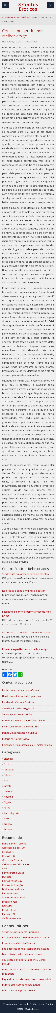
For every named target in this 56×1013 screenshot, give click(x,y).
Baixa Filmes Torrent (14, 843)
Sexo (6, 818)
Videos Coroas (10, 1004)
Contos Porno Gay (12, 880)
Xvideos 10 (8, 852)
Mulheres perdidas (13, 889)
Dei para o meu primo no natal (19, 990)
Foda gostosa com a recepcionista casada (25, 948)
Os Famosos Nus (11, 918)
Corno (6, 764)
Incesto (7, 786)
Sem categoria (11, 813)
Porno (6, 807)
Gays (6, 780)
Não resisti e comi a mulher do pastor (23, 590)
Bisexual (8, 758)
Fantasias (8, 769)
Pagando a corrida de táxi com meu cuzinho (27, 979)
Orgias (7, 802)
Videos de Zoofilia (28, 1004)
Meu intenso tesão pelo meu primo (22, 954)
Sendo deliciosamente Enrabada (20, 932)
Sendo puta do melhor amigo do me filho (25, 574)
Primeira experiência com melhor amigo (25, 649)
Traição (7, 824)
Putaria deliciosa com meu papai (21, 984)
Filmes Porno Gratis (13, 872)
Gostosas (7, 905)
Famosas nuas (10, 893)
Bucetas (6, 876)
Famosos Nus (10, 914)
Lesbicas (8, 791)
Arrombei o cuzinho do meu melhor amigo (26, 632)
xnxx (4, 868)
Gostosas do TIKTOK (13, 847)
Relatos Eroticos (11, 910)
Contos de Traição (12, 885)
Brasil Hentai (9, 901)
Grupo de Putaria (12, 860)
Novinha (8, 796)
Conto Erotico (9, 856)
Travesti (7, 829)
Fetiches (25, 17)
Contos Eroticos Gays (14, 897)
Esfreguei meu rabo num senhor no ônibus (26, 937)
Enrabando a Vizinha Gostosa (19, 943)
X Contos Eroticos (10, 17)
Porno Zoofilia (46, 1004)
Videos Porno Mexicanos (16, 864)
